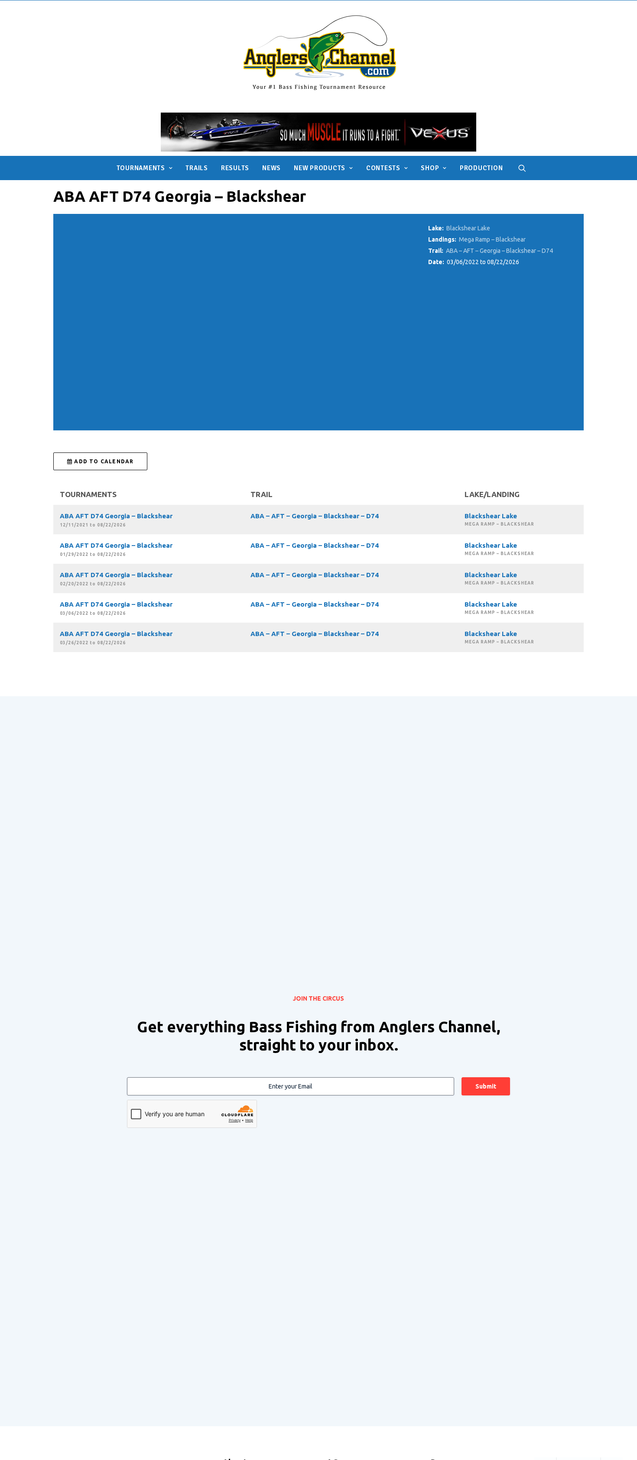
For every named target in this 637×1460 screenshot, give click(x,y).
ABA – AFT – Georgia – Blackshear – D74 (499, 250)
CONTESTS (383, 168)
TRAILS (196, 168)
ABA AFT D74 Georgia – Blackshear (116, 516)
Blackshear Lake (468, 228)
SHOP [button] (430, 168)
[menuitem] (145, 168)
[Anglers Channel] (319, 52)
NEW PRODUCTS (319, 168)
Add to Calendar (102, 461)
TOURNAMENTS (141, 168)
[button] (522, 168)
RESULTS (235, 168)
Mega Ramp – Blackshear (492, 239)
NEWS (271, 168)
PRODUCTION (481, 168)
